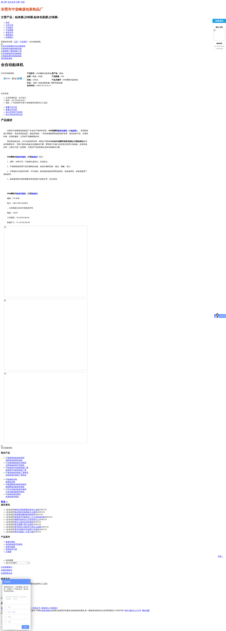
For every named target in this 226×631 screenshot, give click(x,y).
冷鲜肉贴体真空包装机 (15, 465)
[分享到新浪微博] (15, 78)
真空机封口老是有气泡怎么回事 (28, 527)
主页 (16, 42)
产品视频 (9, 30)
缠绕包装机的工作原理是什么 (27, 519)
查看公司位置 (11, 110)
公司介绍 (9, 25)
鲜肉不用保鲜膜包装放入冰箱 (27, 510)
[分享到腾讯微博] (18, 78)
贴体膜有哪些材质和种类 (25, 515)
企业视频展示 (6, 567)
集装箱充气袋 (11, 549)
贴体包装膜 (10, 547)
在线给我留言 (6, 570)
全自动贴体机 (19, 46)
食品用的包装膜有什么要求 (26, 512)
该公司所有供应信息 (14, 114)
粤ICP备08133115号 (133, 610)
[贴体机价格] (6, 49)
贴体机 (74, 131)
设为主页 (11, 2)
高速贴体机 (17, 56)
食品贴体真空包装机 (14, 544)
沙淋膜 (8, 552)
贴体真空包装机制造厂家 (16, 470)
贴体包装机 (62, 131)
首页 (7, 23)
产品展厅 (9, 27)
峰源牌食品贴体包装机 (15, 487)
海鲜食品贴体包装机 (14, 460)
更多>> (4, 501)
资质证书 (9, 32)
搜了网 (4, 2)
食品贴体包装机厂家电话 (16, 475)
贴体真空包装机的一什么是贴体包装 (30, 517)
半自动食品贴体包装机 (15, 492)
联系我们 (9, 37)
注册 (18, 2)
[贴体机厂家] (6, 51)
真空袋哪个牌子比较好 (24, 524)
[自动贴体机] (6, 53)
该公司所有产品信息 (14, 112)
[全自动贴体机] (7, 46)
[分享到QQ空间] (13, 78)
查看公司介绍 (11, 107)
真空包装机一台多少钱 (24, 532)
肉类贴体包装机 (12, 497)
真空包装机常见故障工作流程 (27, 529)
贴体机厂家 (17, 51)
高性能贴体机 (6, 58)
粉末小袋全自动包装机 (24, 522)
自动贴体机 (17, 53)
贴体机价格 (17, 49)
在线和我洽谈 (6, 573)
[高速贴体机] (6, 56)
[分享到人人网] (20, 78)
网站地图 (145, 610)
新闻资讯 (9, 35)
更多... (220, 556)
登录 (23, 2)
